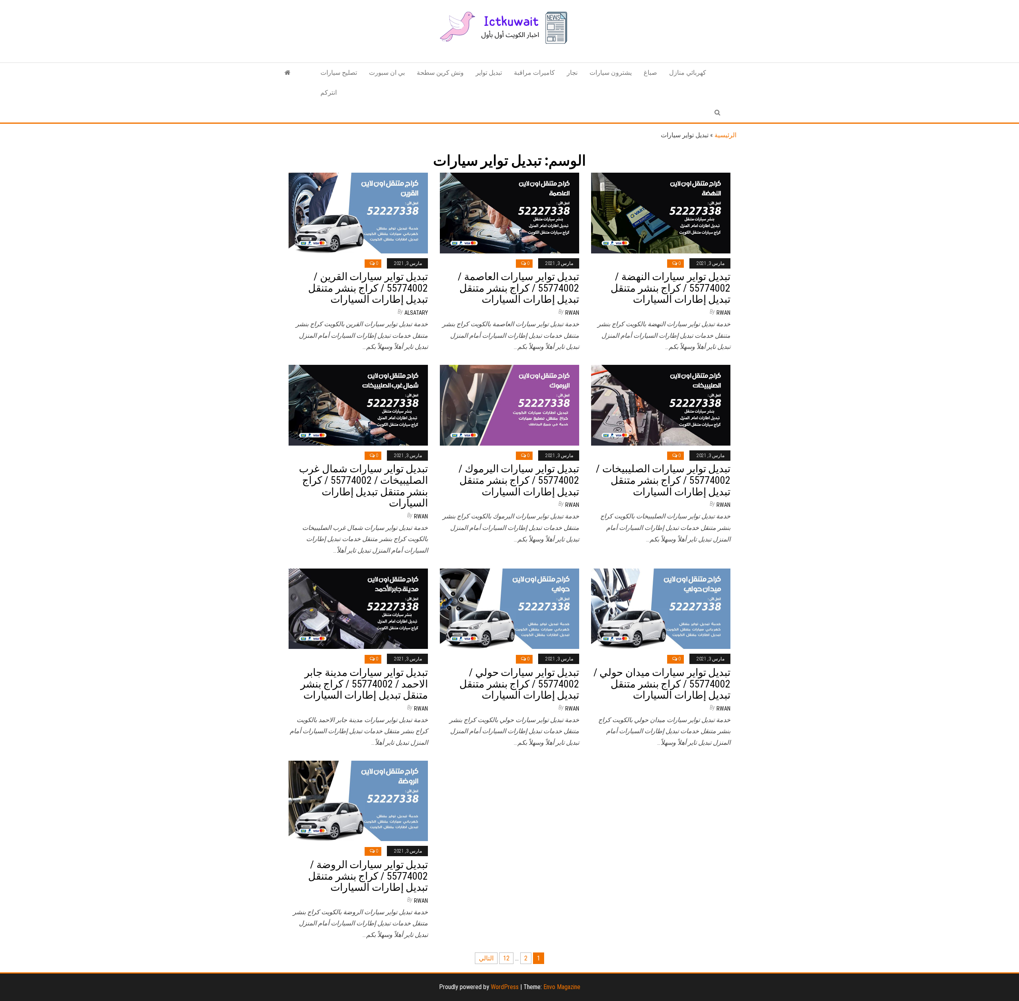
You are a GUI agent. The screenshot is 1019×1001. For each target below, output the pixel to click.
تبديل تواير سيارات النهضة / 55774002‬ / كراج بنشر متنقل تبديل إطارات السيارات (670, 288)
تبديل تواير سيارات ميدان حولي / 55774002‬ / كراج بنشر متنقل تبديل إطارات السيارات (661, 683)
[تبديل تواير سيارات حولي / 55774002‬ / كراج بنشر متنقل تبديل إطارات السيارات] (509, 608)
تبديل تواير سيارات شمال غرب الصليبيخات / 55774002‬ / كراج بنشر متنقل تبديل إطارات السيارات (363, 486)
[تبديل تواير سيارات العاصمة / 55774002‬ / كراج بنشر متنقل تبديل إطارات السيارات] (509, 212)
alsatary (416, 313)
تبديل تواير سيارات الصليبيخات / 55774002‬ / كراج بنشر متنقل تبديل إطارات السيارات (663, 480)
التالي (486, 958)
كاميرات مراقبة (534, 72)
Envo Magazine (561, 987)
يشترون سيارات (611, 72)
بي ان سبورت (387, 72)
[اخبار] (288, 73)
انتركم (328, 92)
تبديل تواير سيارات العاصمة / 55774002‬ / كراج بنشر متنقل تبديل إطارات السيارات (518, 288)
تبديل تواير (489, 72)
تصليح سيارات (338, 72)
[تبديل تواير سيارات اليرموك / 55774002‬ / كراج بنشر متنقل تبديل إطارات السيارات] (509, 405)
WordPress (505, 987)
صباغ (650, 72)
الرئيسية (725, 135)
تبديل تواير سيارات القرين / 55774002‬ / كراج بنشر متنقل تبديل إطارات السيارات (368, 288)
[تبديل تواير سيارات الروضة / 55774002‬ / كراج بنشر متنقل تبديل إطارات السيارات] (358, 800)
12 (506, 958)
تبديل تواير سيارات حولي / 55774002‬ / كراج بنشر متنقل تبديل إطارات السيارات (519, 683)
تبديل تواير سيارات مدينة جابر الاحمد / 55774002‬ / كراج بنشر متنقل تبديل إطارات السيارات (364, 683)
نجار (572, 72)
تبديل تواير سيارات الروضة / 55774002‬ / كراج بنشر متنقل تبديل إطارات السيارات (368, 876)
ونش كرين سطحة (440, 72)
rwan (572, 313)
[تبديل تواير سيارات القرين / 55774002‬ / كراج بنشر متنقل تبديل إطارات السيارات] (358, 212)
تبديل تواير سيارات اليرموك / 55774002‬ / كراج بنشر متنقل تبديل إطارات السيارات (519, 480)
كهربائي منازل (687, 72)
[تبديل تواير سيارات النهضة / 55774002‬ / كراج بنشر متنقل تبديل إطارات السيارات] (660, 212)
